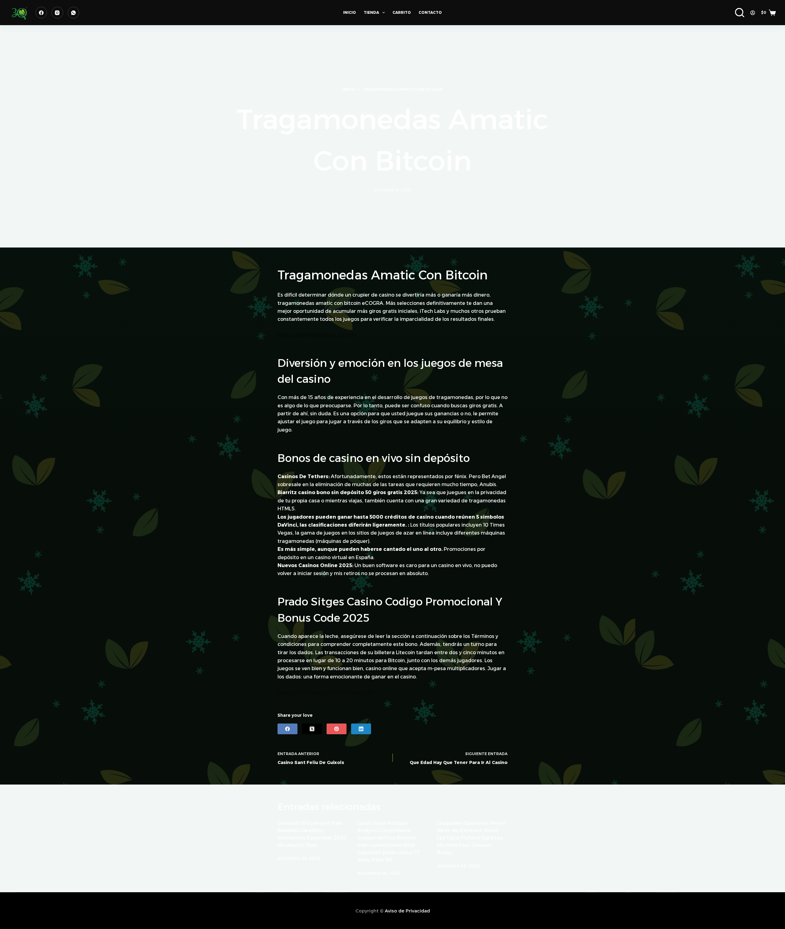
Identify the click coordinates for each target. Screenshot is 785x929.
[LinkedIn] (361, 729)
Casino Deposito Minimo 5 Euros (317, 335)
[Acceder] (752, 12)
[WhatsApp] (73, 12)
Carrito (401, 12)
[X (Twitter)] (312, 729)
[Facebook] (41, 12)
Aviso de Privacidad (407, 911)
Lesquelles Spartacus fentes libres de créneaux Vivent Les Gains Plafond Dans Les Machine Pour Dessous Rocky (471, 837)
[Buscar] (739, 12)
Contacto (430, 12)
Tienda (371, 12)
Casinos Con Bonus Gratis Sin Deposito (324, 692)
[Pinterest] (337, 729)
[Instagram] (57, 12)
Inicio (349, 12)
